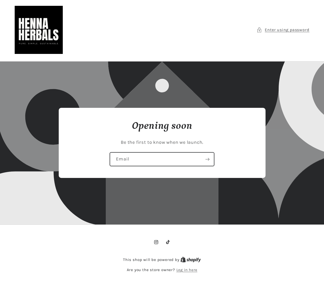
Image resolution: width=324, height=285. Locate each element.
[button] (283, 29)
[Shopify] (190, 259)
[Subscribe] (207, 159)
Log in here (186, 270)
